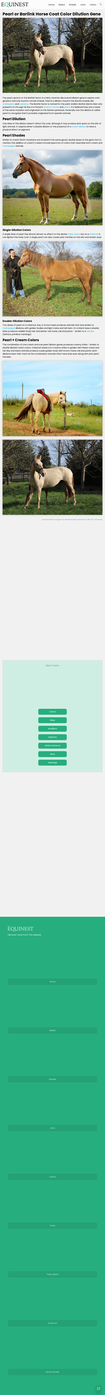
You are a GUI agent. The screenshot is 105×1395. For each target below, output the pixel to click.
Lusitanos (24, 104)
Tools (52, 1225)
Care (82, 4)
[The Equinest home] (14, 4)
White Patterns (52, 745)
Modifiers (52, 728)
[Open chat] (98, 1388)
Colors (93, 4)
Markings (52, 762)
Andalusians (8, 104)
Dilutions (52, 737)
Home (51, 4)
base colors (74, 234)
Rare (52, 754)
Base (52, 720)
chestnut (94, 234)
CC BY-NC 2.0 (90, 519)
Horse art (52, 1323)
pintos (67, 107)
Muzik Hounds (70, 519)
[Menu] (100, 4)
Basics (62, 4)
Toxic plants (52, 1274)
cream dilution (78, 126)
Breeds (72, 4)
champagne (9, 146)
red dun (90, 331)
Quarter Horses (51, 107)
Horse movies (52, 1371)
